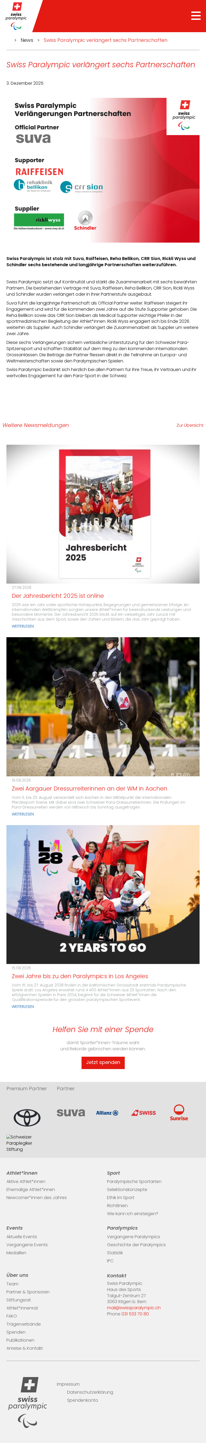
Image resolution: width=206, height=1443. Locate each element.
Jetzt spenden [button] (103, 1062)
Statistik (115, 1253)
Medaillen (16, 1253)
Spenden (15, 1332)
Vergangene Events (27, 1245)
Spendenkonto (82, 1401)
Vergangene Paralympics (133, 1237)
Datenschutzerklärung (90, 1392)
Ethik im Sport (120, 1198)
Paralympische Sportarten (134, 1182)
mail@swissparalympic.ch (134, 1308)
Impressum (68, 1384)
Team (12, 1284)
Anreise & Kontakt (24, 1348)
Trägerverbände (23, 1324)
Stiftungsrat (18, 1300)
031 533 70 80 (135, 1314)
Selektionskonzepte (127, 1190)
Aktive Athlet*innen (25, 1182)
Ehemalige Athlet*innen (30, 1190)
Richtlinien (117, 1206)
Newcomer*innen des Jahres (36, 1198)
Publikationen (20, 1340)
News (27, 40)
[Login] (197, 1383)
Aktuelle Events (21, 1237)
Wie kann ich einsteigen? (132, 1214)
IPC (110, 1261)
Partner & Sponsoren (28, 1292)
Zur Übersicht (190, 426)
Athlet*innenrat (22, 1308)
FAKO (11, 1316)
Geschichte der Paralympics (136, 1245)
